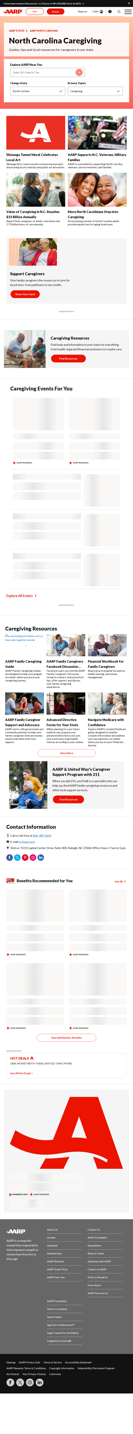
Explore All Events (19, 596)
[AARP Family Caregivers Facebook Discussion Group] (66, 645)
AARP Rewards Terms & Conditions (26, 1368)
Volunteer (52, 1245)
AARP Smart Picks (57, 1269)
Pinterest (25, 857)
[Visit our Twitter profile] (20, 1382)
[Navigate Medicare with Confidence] (107, 703)
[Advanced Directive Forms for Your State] (66, 703)
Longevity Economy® (59, 1340)
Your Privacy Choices (34, 1373)
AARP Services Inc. (98, 1293)
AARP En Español (97, 1237)
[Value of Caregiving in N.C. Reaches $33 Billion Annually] (35, 190)
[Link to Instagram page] (30, 1382)
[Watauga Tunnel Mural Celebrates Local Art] (35, 133)
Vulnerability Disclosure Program (96, 1368)
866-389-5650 (42, 835)
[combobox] (47, 72)
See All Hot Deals (20, 1073)
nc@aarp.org (26, 842)
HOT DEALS (19, 1058)
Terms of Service (52, 1362)
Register (82, 11)
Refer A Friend (96, 1253)
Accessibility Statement (78, 1362)
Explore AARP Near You (26, 64)
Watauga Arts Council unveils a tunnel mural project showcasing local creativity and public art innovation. (35, 165)
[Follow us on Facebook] (10, 1382)
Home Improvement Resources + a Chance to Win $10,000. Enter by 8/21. (42, 3)
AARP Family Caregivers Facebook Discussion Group (65, 666)
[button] (119, 11)
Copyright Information (61, 1368)
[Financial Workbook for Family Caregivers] (107, 645)
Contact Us (94, 1229)
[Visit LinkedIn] (39, 1382)
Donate (51, 1237)
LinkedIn (40, 857)
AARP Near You (56, 1277)
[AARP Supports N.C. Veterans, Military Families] (97, 133)
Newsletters (94, 1245)
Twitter (17, 857)
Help (110, 11)
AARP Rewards (55, 1261)
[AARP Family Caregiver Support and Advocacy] (24, 703)
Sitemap (11, 1362)
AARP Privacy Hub (29, 1362)
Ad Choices (12, 1373)
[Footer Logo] (24, 1231)
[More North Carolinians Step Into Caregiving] (97, 190)
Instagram (33, 857)
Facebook (9, 857)
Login (95, 11)
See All (119, 881)
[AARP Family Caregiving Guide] (24, 645)
